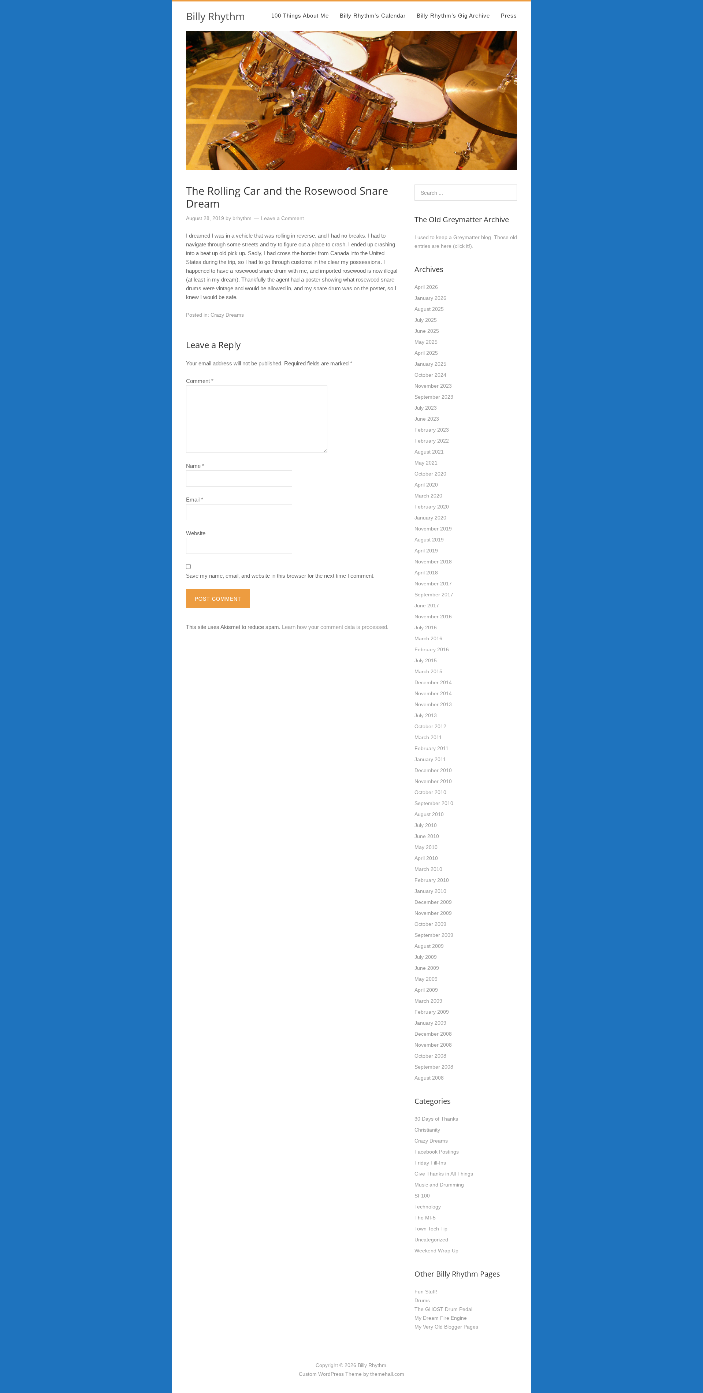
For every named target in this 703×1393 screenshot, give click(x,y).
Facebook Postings (436, 1152)
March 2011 (428, 737)
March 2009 (428, 1001)
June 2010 (426, 836)
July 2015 (425, 660)
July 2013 (425, 715)
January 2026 (430, 298)
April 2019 (426, 551)
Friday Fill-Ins (430, 1163)
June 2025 (426, 331)
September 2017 (433, 594)
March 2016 (428, 638)
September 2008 (433, 1067)
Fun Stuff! (425, 1292)
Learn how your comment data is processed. (335, 627)
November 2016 (433, 616)
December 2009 (433, 902)
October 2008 (430, 1056)
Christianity (427, 1130)
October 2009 (430, 924)
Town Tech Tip (430, 1229)
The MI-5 (425, 1218)
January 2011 (430, 759)
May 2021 (426, 463)
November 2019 (433, 529)
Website (195, 533)
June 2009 (426, 968)
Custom (308, 1374)
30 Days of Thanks (436, 1119)
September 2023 (433, 397)
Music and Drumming (439, 1185)
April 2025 (426, 353)
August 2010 (429, 814)
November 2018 (433, 562)
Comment (199, 381)
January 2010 (430, 891)
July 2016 (425, 627)
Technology (427, 1207)
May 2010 (426, 847)
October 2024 (430, 375)
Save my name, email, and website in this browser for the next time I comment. (280, 576)
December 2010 (433, 770)
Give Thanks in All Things (443, 1174)
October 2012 (430, 726)
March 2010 (428, 869)
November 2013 (433, 704)
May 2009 (426, 979)
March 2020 (428, 496)
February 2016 (431, 649)
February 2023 (431, 430)
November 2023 (433, 386)
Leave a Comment (282, 218)
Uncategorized (431, 1240)
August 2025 (429, 309)
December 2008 (433, 1034)
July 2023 (425, 408)
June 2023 (426, 419)
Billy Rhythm (215, 16)
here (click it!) (456, 246)
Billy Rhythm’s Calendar (373, 15)
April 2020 (426, 485)
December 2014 (433, 682)
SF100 (422, 1196)
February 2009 (431, 1012)
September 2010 (433, 803)
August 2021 (429, 452)
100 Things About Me (300, 15)
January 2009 (430, 1023)
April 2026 (426, 287)
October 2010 (430, 792)
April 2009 (426, 990)
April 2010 (426, 858)
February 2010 (431, 880)
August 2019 (429, 540)
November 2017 (433, 583)
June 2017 (426, 605)
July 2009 (425, 957)
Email (194, 499)
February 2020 (431, 507)
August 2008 (429, 1078)
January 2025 (430, 364)
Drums (422, 1300)
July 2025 (425, 320)
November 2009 (433, 913)
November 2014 (433, 693)
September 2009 (433, 935)
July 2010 (425, 825)
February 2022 (431, 441)
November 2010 (433, 781)
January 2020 (430, 518)
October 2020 (430, 474)
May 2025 (426, 342)
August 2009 (429, 946)
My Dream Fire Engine (440, 1318)
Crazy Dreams (227, 315)
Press (509, 15)
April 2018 (426, 573)
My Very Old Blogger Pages (446, 1327)
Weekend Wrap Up (436, 1251)
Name (195, 466)
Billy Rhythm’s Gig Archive (453, 15)
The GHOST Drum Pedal (443, 1309)
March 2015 (428, 671)
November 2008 (433, 1045)
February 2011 (431, 748)
